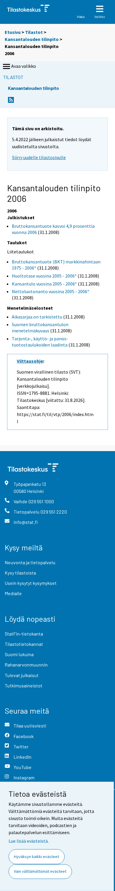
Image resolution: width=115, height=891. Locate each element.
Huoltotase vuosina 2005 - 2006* (44, 276)
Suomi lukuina (19, 654)
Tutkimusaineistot (23, 685)
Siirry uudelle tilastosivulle (39, 157)
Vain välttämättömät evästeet (40, 871)
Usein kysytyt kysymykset (31, 583)
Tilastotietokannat (24, 644)
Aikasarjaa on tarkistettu (37, 317)
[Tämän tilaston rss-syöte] (11, 101)
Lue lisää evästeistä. (29, 841)
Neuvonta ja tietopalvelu (30, 562)
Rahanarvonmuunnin (26, 664)
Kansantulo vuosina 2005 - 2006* (44, 284)
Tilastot (34, 32)
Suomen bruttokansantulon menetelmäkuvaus (40, 327)
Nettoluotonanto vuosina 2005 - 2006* (50, 291)
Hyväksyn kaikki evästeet (36, 856)
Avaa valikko (23, 66)
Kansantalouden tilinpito (32, 39)
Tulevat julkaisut (22, 675)
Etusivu (13, 32)
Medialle (13, 593)
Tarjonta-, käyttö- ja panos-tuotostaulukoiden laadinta (40, 342)
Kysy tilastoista (20, 572)
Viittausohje (30, 361)
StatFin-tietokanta (24, 633)
